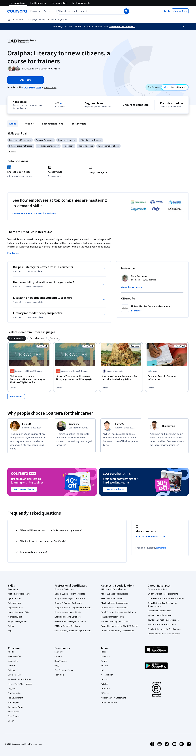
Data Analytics (14, 603)
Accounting (13, 589)
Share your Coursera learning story (164, 633)
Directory (105, 688)
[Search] (126, 11)
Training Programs (44, 140)
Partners (58, 656)
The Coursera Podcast (65, 670)
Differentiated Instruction (20, 146)
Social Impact (14, 711)
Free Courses (14, 716)
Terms (104, 661)
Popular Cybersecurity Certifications (164, 629)
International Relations (108, 146)
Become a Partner (16, 707)
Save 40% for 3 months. (122, 26)
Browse (19, 19)
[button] (48, 11)
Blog (57, 665)
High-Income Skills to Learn (160, 615)
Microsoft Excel (15, 616)
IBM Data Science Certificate (67, 626)
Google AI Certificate (64, 589)
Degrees (12, 688)
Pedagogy (68, 146)
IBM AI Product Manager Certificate (70, 621)
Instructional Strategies (20, 140)
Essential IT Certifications (159, 610)
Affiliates (105, 693)
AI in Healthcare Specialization (114, 603)
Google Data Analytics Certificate (70, 598)
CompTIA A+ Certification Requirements (166, 598)
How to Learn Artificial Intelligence (163, 620)
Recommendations (52, 123)
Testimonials (79, 123)
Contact (104, 679)
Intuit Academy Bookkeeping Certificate (73, 630)
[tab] (16, 338)
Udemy (11, 720)
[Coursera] (17, 11)
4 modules (19, 102)
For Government (15, 697)
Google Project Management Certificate (73, 607)
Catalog (11, 670)
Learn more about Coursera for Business (34, 213)
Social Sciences (86, 146)
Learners (59, 651)
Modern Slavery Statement (113, 697)
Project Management (17, 621)
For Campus (13, 702)
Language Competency (48, 146)
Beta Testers (61, 661)
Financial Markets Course (112, 616)
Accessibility (107, 674)
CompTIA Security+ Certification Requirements (162, 605)
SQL (10, 630)
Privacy (104, 665)
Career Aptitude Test (157, 589)
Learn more (50, 87)
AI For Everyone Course (112, 598)
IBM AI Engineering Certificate (68, 616)
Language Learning (37, 19)
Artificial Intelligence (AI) (19, 593)
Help (103, 670)
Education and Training (91, 140)
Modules (29, 123)
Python (11, 626)
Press (103, 651)
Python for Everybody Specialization (117, 630)
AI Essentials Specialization (113, 589)
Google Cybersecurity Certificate (70, 593)
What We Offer (14, 656)
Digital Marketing (15, 607)
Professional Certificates (19, 679)
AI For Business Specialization (114, 593)
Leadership (13, 661)
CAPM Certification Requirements (163, 593)
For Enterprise (14, 693)
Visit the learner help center (151, 536)
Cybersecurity (14, 598)
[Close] (183, 26)
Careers (11, 665)
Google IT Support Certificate (68, 603)
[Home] (9, 19)
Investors (105, 656)
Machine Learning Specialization (115, 621)
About (12, 123)
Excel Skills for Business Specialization (118, 612)
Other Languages (59, 19)
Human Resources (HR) (18, 612)
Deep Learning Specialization (114, 607)
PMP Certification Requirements (162, 624)
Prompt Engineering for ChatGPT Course (119, 626)
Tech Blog (59, 674)
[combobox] (87, 11)
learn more (161, 547)
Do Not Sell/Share (109, 702)
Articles (104, 684)
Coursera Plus (14, 674)
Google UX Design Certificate (68, 612)
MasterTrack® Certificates (20, 684)
